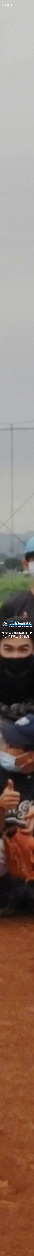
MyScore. (7, 4)
